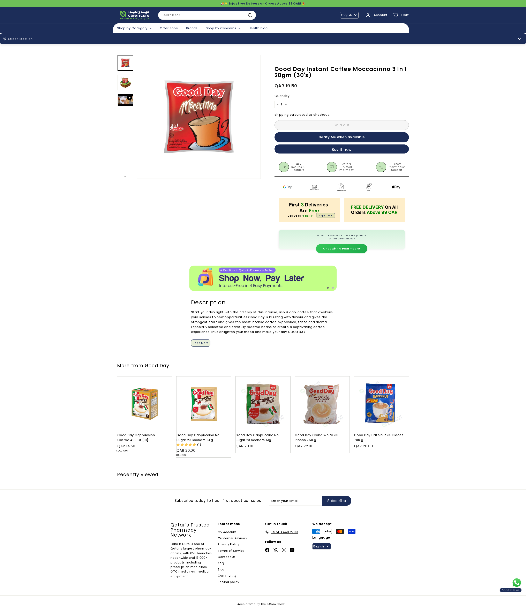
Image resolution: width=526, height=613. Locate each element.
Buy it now (342, 149)
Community (227, 576)
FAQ (221, 563)
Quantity (282, 96)
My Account (227, 532)
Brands (192, 28)
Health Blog (258, 28)
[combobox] (207, 15)
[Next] (125, 175)
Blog (221, 569)
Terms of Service (231, 551)
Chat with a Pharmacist (341, 249)
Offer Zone (169, 28)
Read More (201, 343)
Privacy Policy (228, 544)
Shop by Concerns (221, 28)
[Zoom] (199, 117)
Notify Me (165, 378)
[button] (186, 444)
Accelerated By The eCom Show (261, 604)
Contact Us (227, 557)
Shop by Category (133, 28)
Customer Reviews (232, 538)
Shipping (282, 114)
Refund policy (228, 582)
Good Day (157, 365)
